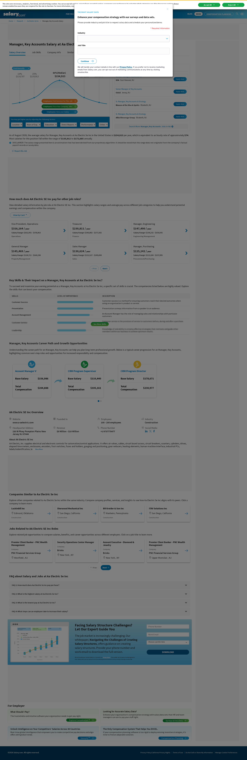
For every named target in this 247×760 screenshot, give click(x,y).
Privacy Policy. (126, 67)
